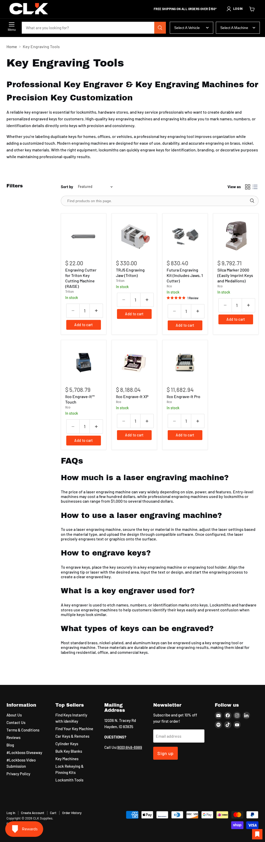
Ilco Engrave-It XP (132, 396)
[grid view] (247, 187)
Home (11, 46)
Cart (53, 813)
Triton (69, 291)
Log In (10, 813)
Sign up (165, 753)
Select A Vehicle (187, 28)
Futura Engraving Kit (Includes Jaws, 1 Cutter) (185, 275)
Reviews (13, 737)
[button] (234, 8)
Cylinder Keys (66, 743)
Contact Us (15, 722)
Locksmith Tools (69, 780)
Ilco (169, 286)
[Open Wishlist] (257, 834)
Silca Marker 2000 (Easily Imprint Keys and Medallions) (235, 275)
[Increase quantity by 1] (96, 311)
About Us (14, 715)
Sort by (67, 187)
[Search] (160, 28)
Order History (72, 813)
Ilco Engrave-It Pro (183, 396)
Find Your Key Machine (74, 728)
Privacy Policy (18, 773)
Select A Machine (234, 28)
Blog (10, 745)
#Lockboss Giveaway (24, 752)
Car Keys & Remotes (72, 736)
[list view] (255, 187)
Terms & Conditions (22, 730)
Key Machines (66, 758)
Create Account (32, 813)
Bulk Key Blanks (68, 751)
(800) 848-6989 (129, 747)
